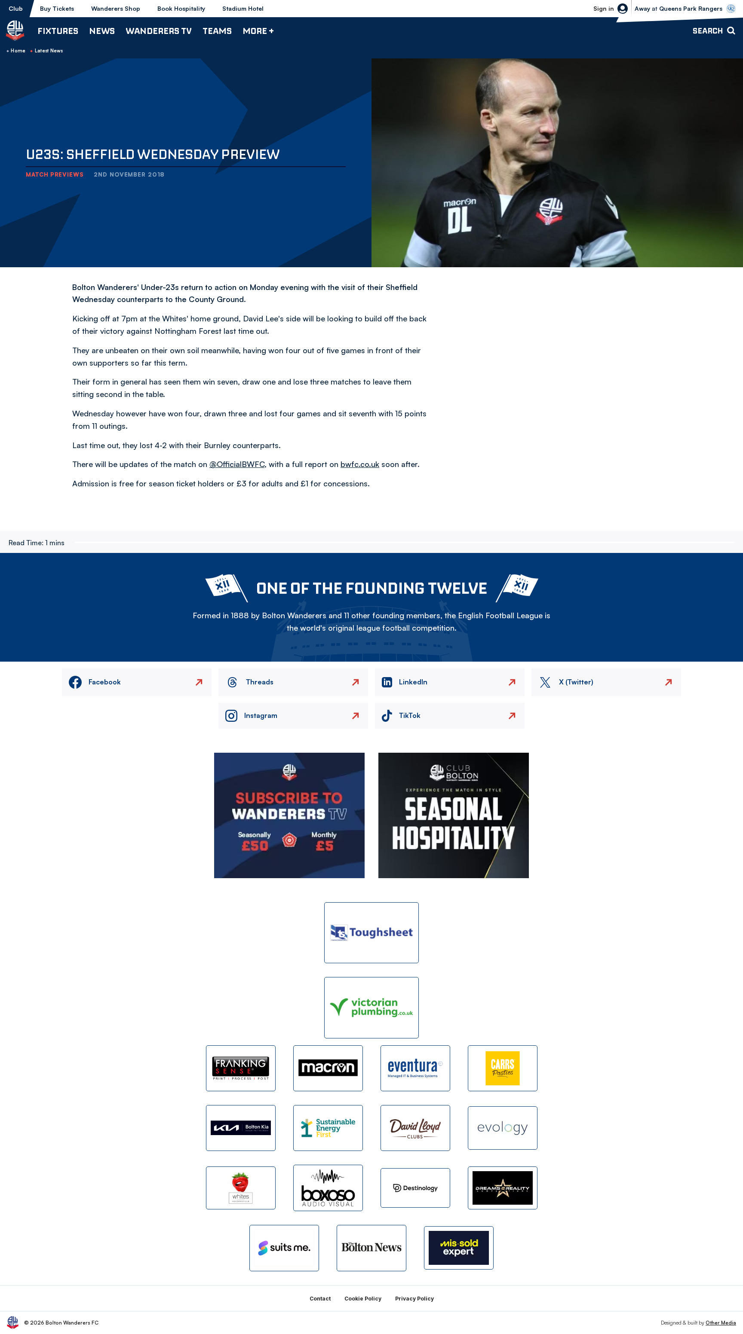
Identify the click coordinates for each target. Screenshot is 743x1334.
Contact (320, 1298)
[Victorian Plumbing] (371, 1007)
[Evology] (502, 1128)
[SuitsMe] (284, 1248)
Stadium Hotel (243, 8)
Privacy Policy (414, 1298)
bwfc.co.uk (360, 464)
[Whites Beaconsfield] (241, 1188)
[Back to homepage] (15, 30)
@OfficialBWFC (236, 464)
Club (16, 8)
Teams (217, 30)
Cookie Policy (362, 1298)
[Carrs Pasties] (502, 1068)
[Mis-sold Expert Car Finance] (459, 1248)
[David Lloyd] (415, 1128)
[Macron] (328, 1068)
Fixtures (57, 30)
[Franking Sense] (241, 1068)
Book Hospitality (181, 8)
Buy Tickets (57, 8)
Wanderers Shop (115, 8)
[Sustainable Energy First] (328, 1128)
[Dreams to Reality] (502, 1188)
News (102, 30)
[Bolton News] (371, 1248)
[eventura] (415, 1068)
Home (18, 51)
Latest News (49, 51)
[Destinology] (415, 1188)
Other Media (721, 1322)
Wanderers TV (159, 30)
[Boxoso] (328, 1188)
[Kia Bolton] (241, 1128)
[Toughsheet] (371, 933)
